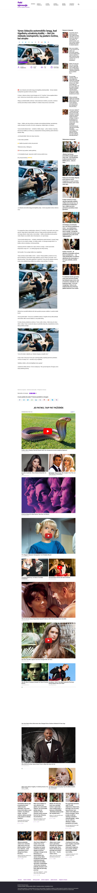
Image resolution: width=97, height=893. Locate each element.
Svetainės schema (40, 886)
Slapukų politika (29, 886)
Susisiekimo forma (49, 886)
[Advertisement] (48, 20)
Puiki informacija (22, 4)
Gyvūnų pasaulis (36, 879)
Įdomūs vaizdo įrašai (32, 389)
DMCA (34, 886)
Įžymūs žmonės (54, 879)
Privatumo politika (21, 886)
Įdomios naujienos (23, 62)
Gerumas (33, 3)
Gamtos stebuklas (27, 879)
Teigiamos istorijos (42, 389)
